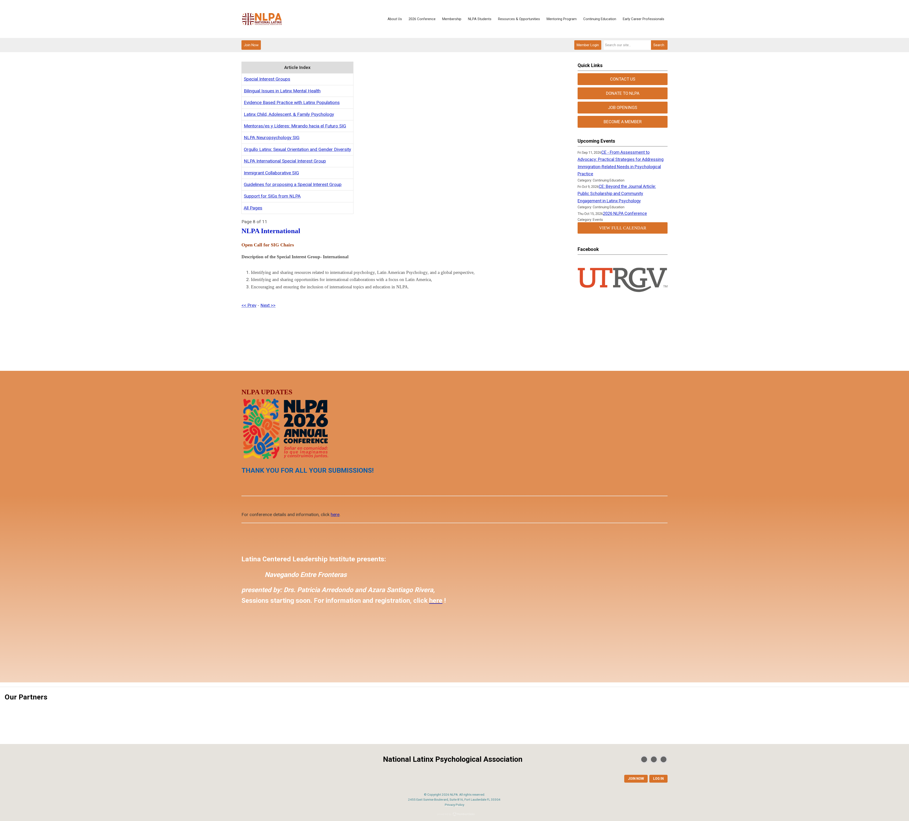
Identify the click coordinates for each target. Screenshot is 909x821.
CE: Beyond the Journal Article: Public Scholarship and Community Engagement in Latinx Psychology (617, 193)
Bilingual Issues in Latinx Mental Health (282, 91)
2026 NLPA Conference (625, 213)
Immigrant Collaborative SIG (271, 173)
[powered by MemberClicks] (454, 814)
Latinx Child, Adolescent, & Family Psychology (289, 114)
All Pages (253, 208)
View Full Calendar (622, 228)
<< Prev (248, 305)
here (335, 514)
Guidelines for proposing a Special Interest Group (293, 184)
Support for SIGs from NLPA (272, 196)
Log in (658, 778)
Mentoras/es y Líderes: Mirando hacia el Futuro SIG (295, 126)
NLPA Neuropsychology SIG (271, 137)
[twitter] (644, 759)
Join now (636, 778)
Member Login (588, 45)
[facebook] (654, 759)
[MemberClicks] (262, 19)
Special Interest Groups (267, 79)
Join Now (251, 45)
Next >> (268, 305)
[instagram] (663, 759)
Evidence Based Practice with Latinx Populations (292, 102)
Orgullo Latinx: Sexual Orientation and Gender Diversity (297, 149)
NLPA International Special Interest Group (285, 161)
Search (658, 45)
